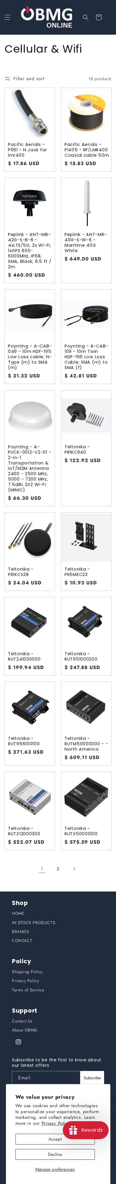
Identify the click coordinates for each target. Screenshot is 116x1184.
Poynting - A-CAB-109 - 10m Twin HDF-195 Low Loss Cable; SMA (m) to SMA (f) (86, 356)
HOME (18, 913)
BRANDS (20, 932)
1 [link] (42, 868)
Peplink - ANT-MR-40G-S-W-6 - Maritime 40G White (86, 242)
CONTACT (22, 941)
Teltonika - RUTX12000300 (24, 831)
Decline (55, 1154)
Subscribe (92, 1078)
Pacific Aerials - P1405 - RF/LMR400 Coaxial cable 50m (87, 150)
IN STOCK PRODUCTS (33, 923)
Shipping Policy (27, 972)
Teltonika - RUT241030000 (24, 656)
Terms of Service (28, 990)
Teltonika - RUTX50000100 (81, 831)
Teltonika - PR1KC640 (77, 449)
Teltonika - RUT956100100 (24, 741)
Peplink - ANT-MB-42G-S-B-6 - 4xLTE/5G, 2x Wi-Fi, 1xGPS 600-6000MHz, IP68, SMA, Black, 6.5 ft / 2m (29, 250)
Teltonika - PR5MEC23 (77, 571)
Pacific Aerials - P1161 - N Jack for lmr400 (27, 150)
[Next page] (74, 868)
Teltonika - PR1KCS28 (21, 571)
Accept (55, 1139)
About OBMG (24, 1030)
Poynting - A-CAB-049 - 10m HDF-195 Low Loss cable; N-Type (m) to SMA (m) (30, 356)
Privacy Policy (25, 981)
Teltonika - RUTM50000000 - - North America (86, 744)
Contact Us (22, 1021)
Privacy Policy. (56, 1123)
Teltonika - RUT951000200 (81, 656)
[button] (7, 17)
